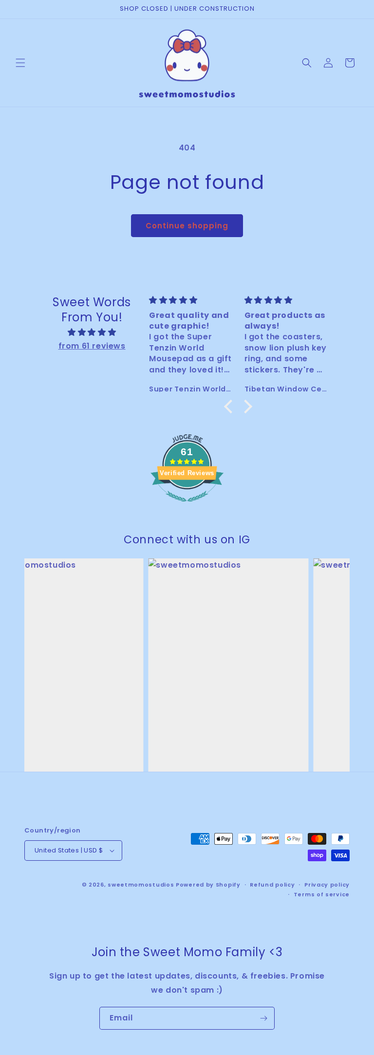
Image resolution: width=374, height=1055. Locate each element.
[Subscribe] (263, 1018)
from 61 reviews (92, 346)
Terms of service (322, 894)
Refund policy (272, 884)
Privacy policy (327, 884)
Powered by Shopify (208, 884)
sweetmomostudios (141, 884)
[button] (20, 63)
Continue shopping (187, 226)
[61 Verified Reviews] (187, 506)
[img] (91, 332)
